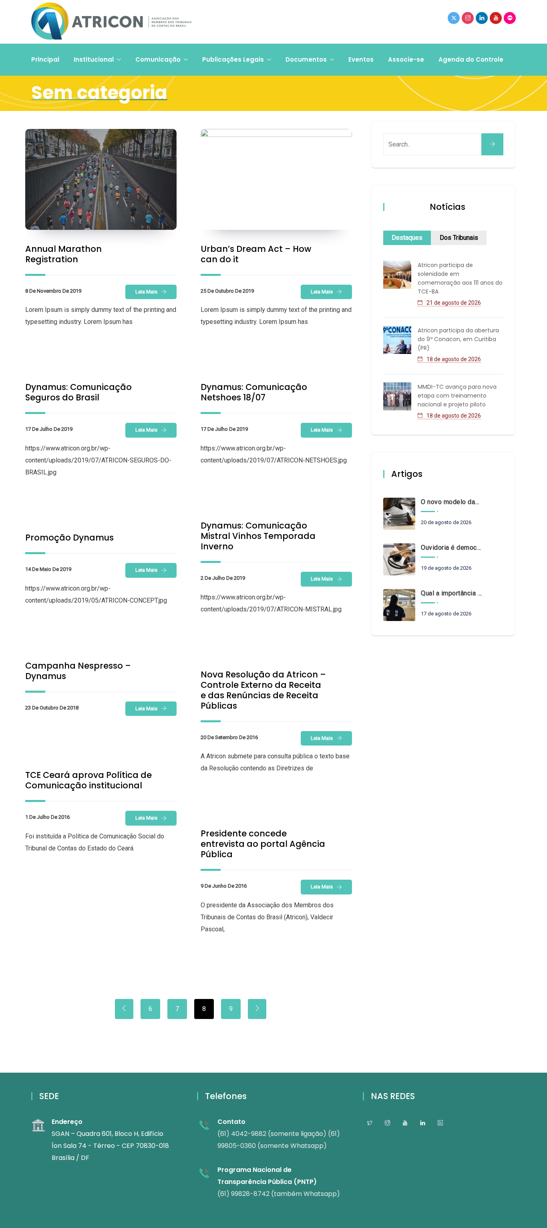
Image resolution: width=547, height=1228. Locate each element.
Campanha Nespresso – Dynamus (78, 671)
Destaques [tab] (407, 237)
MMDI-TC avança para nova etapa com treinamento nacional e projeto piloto (457, 395)
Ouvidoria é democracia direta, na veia (451, 547)
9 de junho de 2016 (224, 886)
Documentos (306, 59)
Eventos (361, 59)
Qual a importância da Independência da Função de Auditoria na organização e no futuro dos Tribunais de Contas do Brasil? (451, 593)
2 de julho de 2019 (223, 578)
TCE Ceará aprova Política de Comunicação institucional (88, 780)
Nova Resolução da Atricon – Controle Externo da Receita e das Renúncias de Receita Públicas (263, 690)
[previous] (124, 1009)
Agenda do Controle (470, 59)
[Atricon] (111, 22)
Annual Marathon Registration (63, 254)
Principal (45, 59)
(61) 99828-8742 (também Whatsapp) (278, 1193)
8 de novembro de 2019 (53, 291)
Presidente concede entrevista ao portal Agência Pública (263, 844)
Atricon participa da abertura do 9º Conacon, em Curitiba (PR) (458, 339)
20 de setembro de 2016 (229, 737)
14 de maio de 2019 (48, 569)
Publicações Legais (233, 59)
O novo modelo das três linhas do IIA (451, 502)
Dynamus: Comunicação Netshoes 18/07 (254, 392)
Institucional (94, 59)
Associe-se (406, 59)
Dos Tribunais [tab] (459, 237)
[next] (257, 1009)
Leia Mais (146, 292)
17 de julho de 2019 (48, 429)
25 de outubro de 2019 (227, 291)
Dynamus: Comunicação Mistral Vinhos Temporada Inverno (258, 536)
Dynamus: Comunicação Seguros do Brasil (78, 392)
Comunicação (158, 59)
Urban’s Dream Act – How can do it (256, 254)
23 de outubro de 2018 (51, 708)
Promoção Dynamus (69, 537)
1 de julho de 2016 (47, 817)
